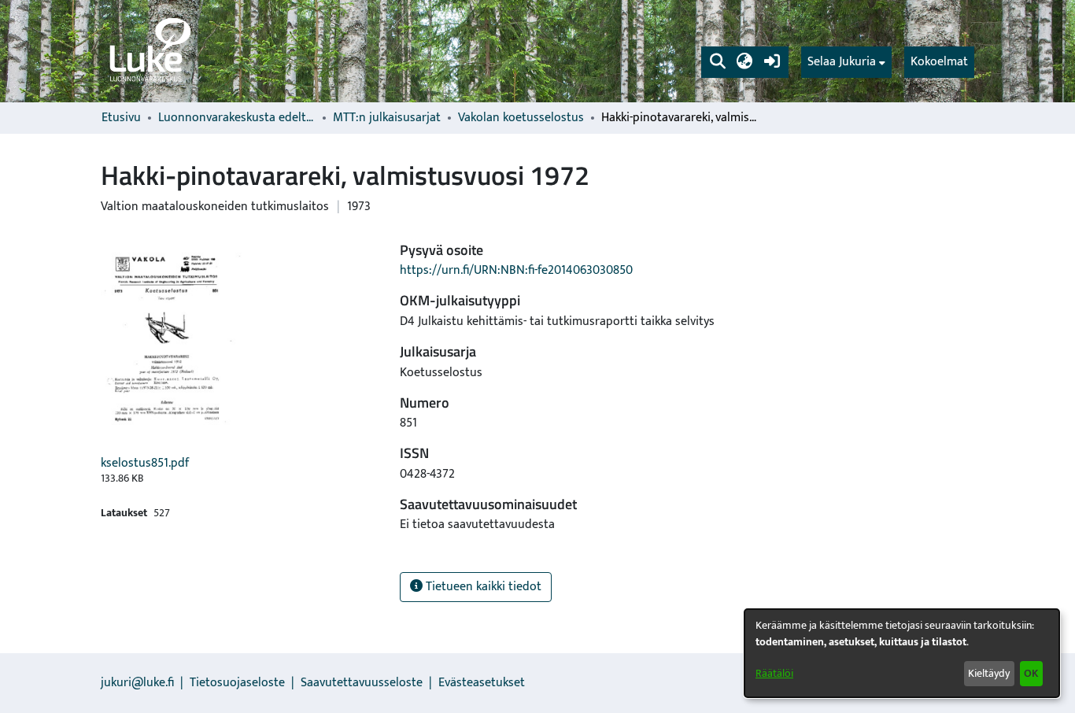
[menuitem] (846, 62)
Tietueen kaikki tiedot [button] (482, 586)
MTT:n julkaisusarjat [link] (387, 118)
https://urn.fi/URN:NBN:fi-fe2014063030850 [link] (516, 270)
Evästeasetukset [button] (481, 682)
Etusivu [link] (121, 118)
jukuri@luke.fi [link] (137, 682)
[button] (717, 62)
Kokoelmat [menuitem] (939, 61)
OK (1031, 673)
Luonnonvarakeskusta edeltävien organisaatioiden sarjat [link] (237, 118)
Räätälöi (774, 673)
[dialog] (901, 653)
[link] (149, 51)
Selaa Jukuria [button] (841, 62)
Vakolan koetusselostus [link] (521, 118)
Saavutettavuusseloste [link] (362, 682)
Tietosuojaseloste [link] (237, 682)
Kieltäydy (989, 673)
